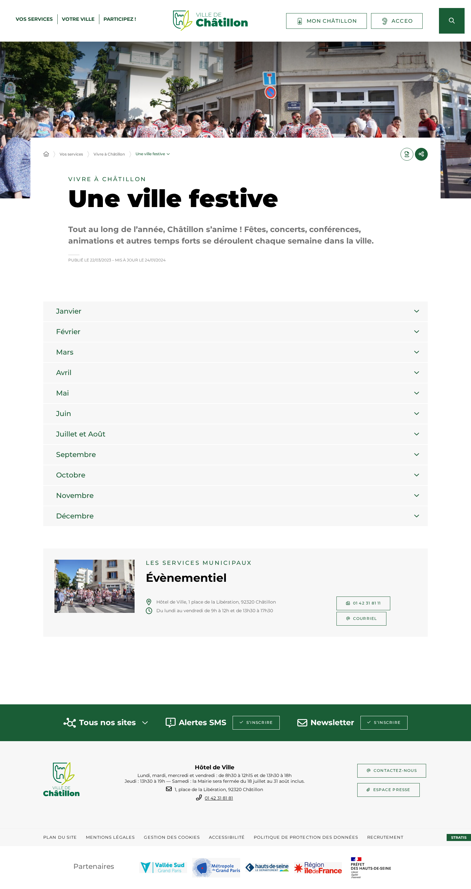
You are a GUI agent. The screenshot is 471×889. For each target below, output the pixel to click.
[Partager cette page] (421, 154)
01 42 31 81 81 (219, 798)
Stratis (459, 837)
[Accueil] (46, 154)
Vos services (71, 154)
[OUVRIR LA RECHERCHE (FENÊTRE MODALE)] (452, 21)
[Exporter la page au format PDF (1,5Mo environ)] (407, 154)
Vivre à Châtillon (109, 154)
